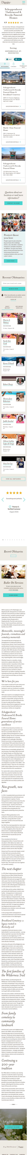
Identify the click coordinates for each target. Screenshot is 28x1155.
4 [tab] (10, 540)
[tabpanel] (14, 504)
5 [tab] (12, 540)
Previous (3, 502)
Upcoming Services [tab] (19, 307)
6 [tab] (14, 540)
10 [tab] (24, 540)
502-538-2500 (8, 175)
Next (23, 502)
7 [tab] (17, 540)
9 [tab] (21, 540)
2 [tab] (5, 540)
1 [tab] (3, 540)
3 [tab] (7, 540)
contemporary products (8, 653)
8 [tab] (19, 540)
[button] (23, 2)
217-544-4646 (14, 590)
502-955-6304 (8, 137)
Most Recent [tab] (7, 307)
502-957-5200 (8, 101)
